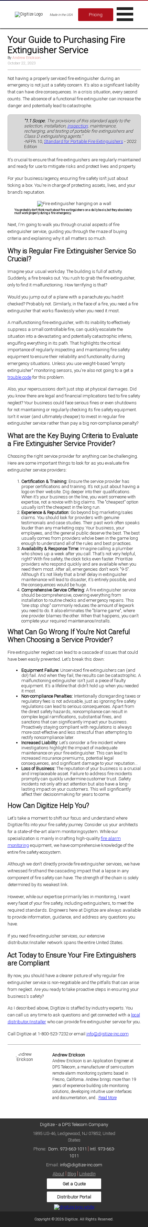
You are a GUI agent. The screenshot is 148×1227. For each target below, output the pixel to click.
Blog (71, 1173)
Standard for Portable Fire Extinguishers (83, 141)
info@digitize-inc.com (107, 1033)
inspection (77, 126)
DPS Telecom (74, 1124)
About (58, 1173)
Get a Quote (74, 1183)
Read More (107, 1097)
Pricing (96, 14)
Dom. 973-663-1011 (67, 1149)
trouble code (19, 377)
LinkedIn (87, 1173)
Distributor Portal (74, 1196)
